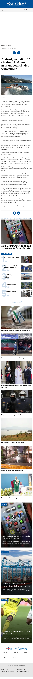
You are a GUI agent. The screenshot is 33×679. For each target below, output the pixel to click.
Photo (14, 657)
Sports (25, 655)
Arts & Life (16, 655)
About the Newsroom (7, 671)
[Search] (24, 10)
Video (4, 657)
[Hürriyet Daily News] (16, 3)
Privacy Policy (5, 669)
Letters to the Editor (23, 671)
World (9, 45)
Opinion (25, 652)
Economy (15, 652)
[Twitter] (18, 52)
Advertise (4, 674)
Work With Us (21, 669)
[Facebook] (14, 52)
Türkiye (5, 652)
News (3, 45)
